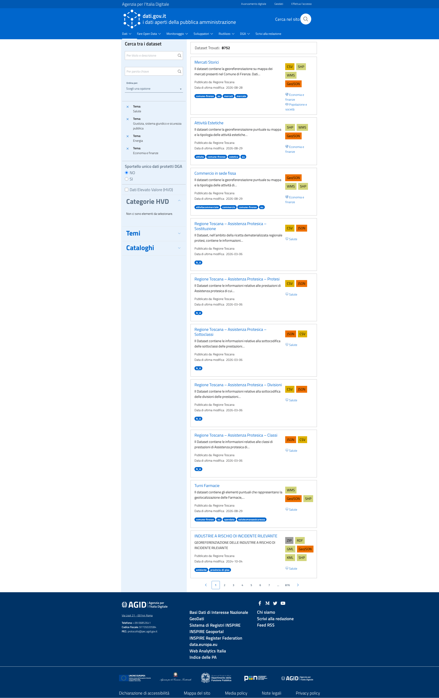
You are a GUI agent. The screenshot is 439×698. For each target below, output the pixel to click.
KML (290, 557)
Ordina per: (132, 83)
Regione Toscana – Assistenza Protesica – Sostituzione (230, 226)
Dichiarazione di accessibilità (144, 693)
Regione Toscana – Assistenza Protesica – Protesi (237, 279)
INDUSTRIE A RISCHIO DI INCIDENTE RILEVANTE (235, 536)
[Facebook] (260, 603)
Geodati (278, 4)
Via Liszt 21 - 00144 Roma (137, 615)
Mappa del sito (197, 693)
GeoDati (196, 619)
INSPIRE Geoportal (206, 631)
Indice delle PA (203, 657)
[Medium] (267, 603)
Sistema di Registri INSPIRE (215, 625)
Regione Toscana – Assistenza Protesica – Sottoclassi (230, 331)
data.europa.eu (203, 644)
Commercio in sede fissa (215, 173)
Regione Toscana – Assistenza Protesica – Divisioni (238, 385)
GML (290, 549)
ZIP (289, 540)
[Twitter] (275, 603)
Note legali (271, 693)
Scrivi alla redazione (275, 619)
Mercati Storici (206, 62)
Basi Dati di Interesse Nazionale (218, 612)
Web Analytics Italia (207, 651)
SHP (301, 66)
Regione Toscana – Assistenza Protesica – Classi (235, 435)
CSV (290, 66)
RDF (300, 540)
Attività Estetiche (208, 123)
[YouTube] (283, 603)
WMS (291, 75)
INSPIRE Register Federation (215, 638)
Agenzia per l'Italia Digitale (145, 4)
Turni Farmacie (207, 485)
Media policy (236, 693)
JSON (301, 228)
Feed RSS (266, 625)
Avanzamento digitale (253, 4)
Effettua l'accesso (301, 4)
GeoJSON (293, 83)
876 (287, 585)
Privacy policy (308, 693)
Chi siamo (266, 612)
